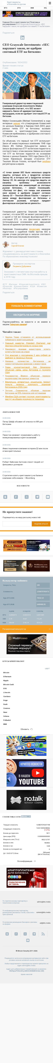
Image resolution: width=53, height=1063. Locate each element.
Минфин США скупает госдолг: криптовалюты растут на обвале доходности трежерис (27, 397)
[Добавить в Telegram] (16, 38)
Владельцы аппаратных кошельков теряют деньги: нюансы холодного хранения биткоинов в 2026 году (27, 384)
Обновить (25, 729)
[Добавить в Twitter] (10, 38)
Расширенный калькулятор (14, 629)
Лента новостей (11, 412)
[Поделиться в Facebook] (5, 38)
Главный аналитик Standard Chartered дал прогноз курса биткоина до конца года (27, 344)
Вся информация (24, 861)
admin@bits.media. (29, 965)
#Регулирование (21, 288)
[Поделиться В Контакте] (28, 38)
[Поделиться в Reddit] (34, 38)
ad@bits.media (45, 923)
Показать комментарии (26, 305)
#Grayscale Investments (29, 284)
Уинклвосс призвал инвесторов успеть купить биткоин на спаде (27, 350)
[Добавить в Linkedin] (22, 38)
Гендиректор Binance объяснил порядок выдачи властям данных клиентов (27, 377)
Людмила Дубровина (22, 266)
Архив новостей (26, 974)
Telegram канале (18, 324)
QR (42, 971)
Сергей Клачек (17, 246)
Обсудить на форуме (26, 314)
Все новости (23, 486)
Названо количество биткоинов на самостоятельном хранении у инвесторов (27, 362)
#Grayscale (7, 286)
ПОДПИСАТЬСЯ (41, 524)
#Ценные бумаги (21, 286)
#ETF (5, 284)
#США (32, 286)
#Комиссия (42, 286)
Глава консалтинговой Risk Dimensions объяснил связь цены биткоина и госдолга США (27, 370)
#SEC (43, 284)
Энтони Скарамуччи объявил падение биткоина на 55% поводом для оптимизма (27, 391)
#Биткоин (13, 284)
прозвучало (34, 229)
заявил (16, 123)
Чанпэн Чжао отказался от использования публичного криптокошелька (27, 338)
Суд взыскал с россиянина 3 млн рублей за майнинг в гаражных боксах (27, 356)
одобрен (46, 161)
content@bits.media (43, 912)
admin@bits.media (43, 902)
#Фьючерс (7, 288)
